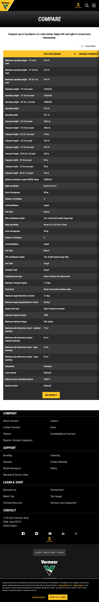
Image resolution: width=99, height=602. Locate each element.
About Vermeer (11, 420)
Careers (54, 420)
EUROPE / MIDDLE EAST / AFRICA (49, 552)
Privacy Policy (63, 585)
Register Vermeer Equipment (17, 440)
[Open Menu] (94, 5)
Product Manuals (58, 461)
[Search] (87, 5)
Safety (53, 468)
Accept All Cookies (58, 597)
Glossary (7, 461)
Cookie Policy (78, 585)
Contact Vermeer (11, 427)
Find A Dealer (78, 7)
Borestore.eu (9, 489)
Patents (7, 433)
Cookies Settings (38, 597)
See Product (51, 395)
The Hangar (56, 496)
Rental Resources (12, 468)
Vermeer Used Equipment (63, 502)
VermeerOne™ (57, 489)
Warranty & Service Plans (15, 474)
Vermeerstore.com (12, 502)
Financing (55, 455)
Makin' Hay (8, 496)
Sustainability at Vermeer (63, 433)
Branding (7, 455)
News (53, 427)
